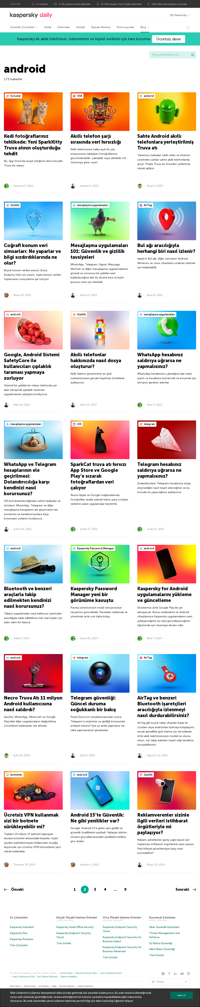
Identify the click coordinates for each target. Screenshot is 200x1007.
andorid (148, 95)
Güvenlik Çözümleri (22, 27)
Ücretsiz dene (168, 39)
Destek (80, 27)
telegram (149, 424)
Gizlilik (14, 205)
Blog (143, 27)
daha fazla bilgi (104, 1000)
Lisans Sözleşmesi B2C (111, 973)
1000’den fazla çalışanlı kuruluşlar (169, 4)
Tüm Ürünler (156, 955)
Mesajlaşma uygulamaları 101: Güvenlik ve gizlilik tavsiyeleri (99, 251)
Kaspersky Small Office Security (75, 927)
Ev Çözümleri (19, 917)
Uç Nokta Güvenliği (160, 943)
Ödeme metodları (68, 976)
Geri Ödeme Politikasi (47, 976)
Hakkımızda (30, 986)
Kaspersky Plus (19, 933)
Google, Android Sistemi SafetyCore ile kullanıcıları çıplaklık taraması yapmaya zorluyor (32, 366)
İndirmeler (64, 27)
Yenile (47, 27)
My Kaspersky (178, 15)
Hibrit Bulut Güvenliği (162, 949)
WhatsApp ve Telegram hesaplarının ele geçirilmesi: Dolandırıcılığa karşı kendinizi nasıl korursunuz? (30, 478)
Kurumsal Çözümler (162, 917)
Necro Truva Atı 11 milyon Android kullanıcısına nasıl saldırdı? (33, 703)
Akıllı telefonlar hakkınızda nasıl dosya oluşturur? (96, 360)
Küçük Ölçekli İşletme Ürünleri (76, 917)
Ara (192, 54)
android (15, 314)
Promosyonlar (125, 27)
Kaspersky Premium (21, 939)
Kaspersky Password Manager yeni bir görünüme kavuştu (94, 594)
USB (79, 95)
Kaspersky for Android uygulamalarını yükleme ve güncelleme (164, 594)
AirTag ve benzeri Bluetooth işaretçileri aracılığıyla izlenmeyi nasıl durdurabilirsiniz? (163, 706)
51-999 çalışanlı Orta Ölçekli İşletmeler (121, 4)
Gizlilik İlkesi (66, 973)
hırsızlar (15, 95)
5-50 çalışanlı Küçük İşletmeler (75, 4)
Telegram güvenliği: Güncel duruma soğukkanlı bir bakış (93, 703)
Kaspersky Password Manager (95, 548)
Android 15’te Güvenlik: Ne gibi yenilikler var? (97, 818)
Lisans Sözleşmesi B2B (23, 976)
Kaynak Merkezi (101, 27)
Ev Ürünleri (42, 4)
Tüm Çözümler (19, 945)
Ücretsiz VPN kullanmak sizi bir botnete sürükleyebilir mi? (31, 820)
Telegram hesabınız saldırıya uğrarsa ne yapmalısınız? (159, 470)
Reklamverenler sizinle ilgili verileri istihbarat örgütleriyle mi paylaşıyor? (163, 823)
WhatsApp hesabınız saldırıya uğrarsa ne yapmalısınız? (160, 360)
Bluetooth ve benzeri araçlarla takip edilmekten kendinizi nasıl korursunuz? (28, 597)
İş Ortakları (43, 986)
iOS (78, 424)
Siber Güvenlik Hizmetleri (164, 927)
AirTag (147, 205)
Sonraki (183, 889)
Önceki (16, 889)
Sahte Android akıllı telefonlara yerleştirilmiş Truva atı (165, 142)
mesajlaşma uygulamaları (92, 205)
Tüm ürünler (63, 943)
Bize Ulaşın (15, 986)
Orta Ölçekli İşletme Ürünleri (122, 917)
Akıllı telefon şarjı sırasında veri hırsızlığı (96, 139)
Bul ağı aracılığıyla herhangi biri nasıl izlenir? (166, 248)
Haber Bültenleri (85, 986)
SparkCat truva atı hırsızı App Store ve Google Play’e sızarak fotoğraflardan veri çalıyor (98, 476)
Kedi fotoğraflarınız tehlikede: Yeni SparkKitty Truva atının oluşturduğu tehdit (33, 144)
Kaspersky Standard (22, 927)
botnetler (16, 774)
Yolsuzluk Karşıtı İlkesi (86, 973)
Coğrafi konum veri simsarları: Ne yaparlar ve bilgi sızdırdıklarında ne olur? (32, 254)
